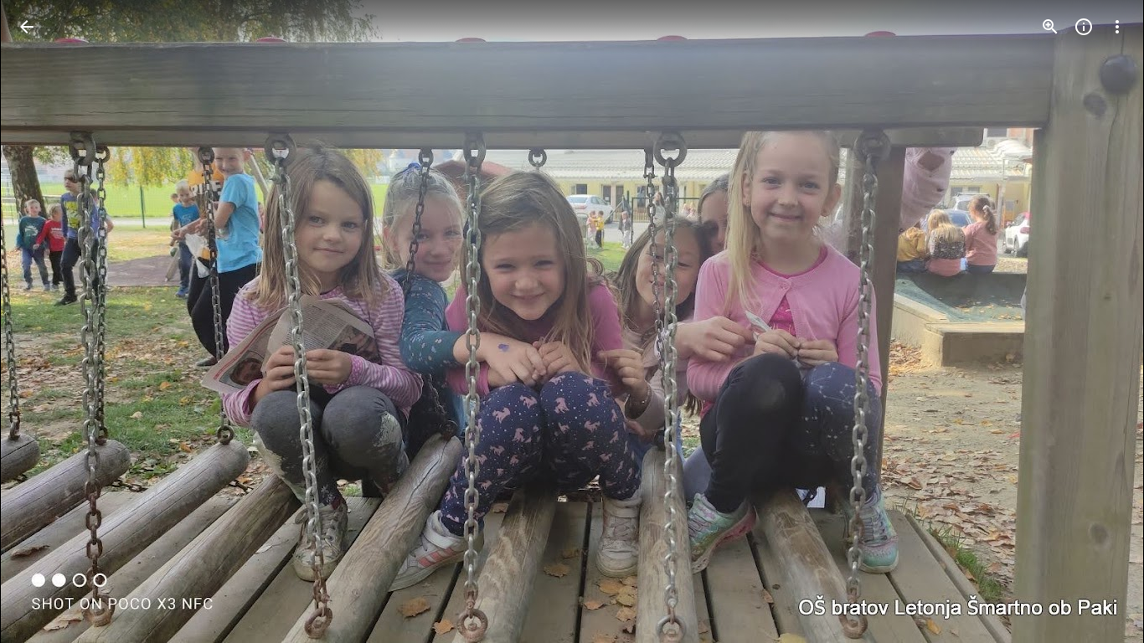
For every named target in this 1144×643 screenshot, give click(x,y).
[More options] (1117, 27)
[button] (46, 321)
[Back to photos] (27, 27)
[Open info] (1083, 27)
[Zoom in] (1050, 27)
